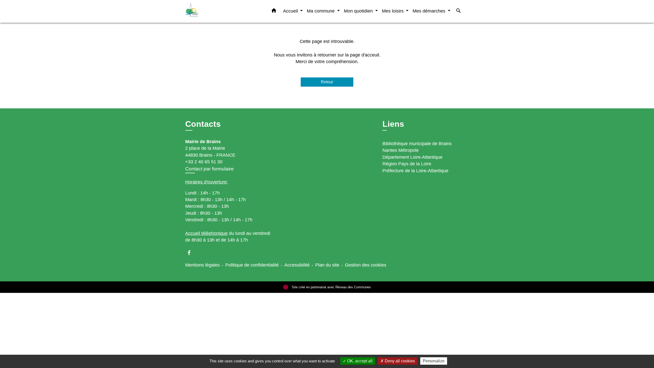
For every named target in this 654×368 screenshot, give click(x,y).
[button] (274, 11)
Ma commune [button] (321, 11)
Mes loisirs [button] (393, 11)
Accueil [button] (291, 11)
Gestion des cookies (365, 265)
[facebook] (191, 253)
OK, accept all (359, 361)
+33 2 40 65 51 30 (204, 161)
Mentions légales (202, 265)
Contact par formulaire (209, 168)
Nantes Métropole (400, 150)
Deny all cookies (399, 361)
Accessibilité (297, 265)
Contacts (203, 124)
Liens (393, 124)
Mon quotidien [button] (359, 11)
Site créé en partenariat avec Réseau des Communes (331, 287)
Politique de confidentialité (252, 265)
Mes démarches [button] (430, 11)
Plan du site (327, 265)
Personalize (434, 361)
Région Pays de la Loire (406, 163)
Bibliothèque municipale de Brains (417, 143)
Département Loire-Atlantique (412, 157)
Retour (327, 82)
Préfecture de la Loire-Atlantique (415, 170)
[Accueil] (217, 11)
